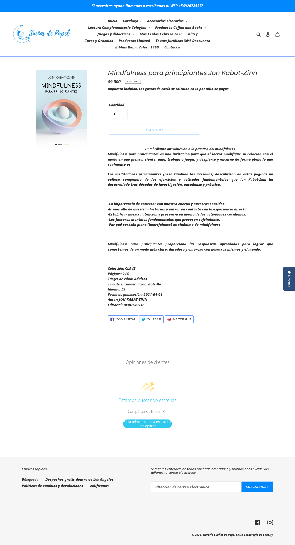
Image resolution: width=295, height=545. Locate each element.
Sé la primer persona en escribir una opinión (147, 423)
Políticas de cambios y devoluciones (52, 485)
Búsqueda (30, 479)
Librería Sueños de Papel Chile (223, 535)
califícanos (99, 485)
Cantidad (116, 104)
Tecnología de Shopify (258, 535)
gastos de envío (157, 89)
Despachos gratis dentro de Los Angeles (79, 479)
